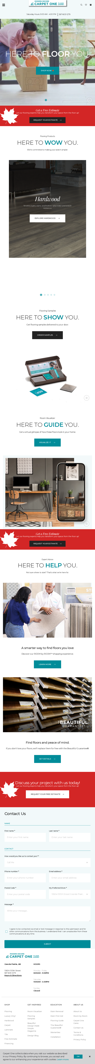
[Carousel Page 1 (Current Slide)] (46, 100)
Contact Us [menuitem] (78, 1028)
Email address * (55, 871)
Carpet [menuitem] (7, 1025)
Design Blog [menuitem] (32, 1035)
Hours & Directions (13, 975)
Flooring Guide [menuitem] (57, 1020)
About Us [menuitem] (77, 1011)
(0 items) (91, 5)
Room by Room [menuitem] (80, 1016)
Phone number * (11, 871)
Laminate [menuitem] (8, 1030)
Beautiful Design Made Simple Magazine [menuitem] (33, 1027)
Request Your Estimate (45, 120)
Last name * (54, 831)
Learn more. (63, 1059)
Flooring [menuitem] (8, 1011)
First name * (9, 831)
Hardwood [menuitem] (9, 1020)
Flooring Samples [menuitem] (31, 1017)
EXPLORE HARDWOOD (45, 218)
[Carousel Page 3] (48, 294)
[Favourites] (86, 5)
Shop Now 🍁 (47, 70)
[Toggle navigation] (3, 5)
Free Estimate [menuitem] (10, 1039)
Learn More (45, 664)
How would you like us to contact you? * (21, 856)
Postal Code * (10, 888)
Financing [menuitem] (8, 1043)
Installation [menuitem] (55, 1037)
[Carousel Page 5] (54, 294)
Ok (78, 1056)
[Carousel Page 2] (49, 100)
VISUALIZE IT (45, 442)
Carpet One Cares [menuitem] (78, 1021)
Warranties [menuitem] (55, 1032)
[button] (81, 5)
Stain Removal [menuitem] (56, 1011)
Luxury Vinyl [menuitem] (9, 1016)
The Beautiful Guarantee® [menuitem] (56, 1026)
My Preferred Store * (58, 888)
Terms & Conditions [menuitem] (78, 1033)
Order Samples (45, 335)
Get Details (45, 759)
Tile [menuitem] (6, 1034)
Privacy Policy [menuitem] (79, 1039)
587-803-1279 (64, 14)
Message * (8, 904)
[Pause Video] (89, 100)
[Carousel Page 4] (51, 294)
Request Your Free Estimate (45, 794)
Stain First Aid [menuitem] (56, 1016)
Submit (47, 944)
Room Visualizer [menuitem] (34, 1011)
